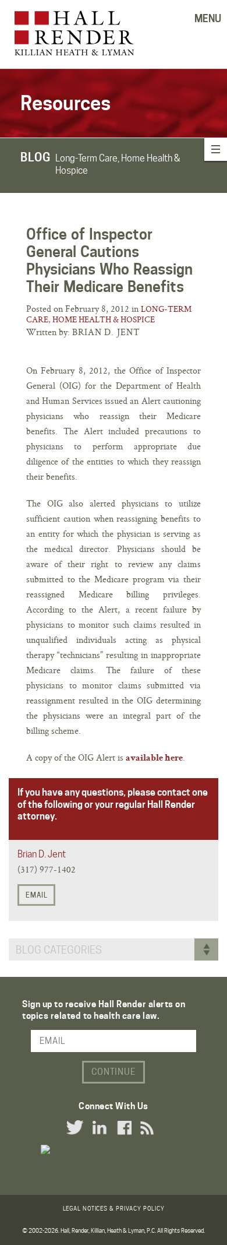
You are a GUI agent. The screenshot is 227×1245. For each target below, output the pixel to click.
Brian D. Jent (41, 854)
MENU (207, 18)
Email (37, 895)
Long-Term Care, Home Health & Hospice (108, 314)
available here (154, 759)
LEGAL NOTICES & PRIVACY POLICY (114, 1208)
